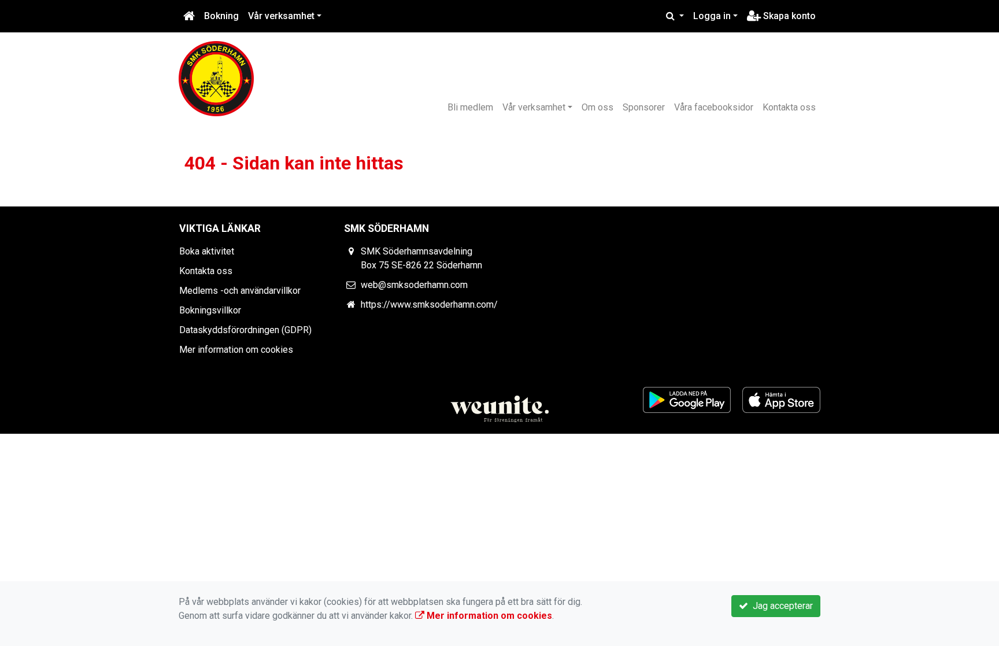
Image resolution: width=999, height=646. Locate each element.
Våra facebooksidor (713, 107)
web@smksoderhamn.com (414, 284)
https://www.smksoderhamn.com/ (429, 304)
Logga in (712, 15)
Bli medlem (470, 107)
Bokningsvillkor (210, 310)
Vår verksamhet (281, 15)
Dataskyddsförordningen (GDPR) (245, 329)
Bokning (221, 15)
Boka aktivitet (206, 251)
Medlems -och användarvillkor (240, 290)
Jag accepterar (780, 605)
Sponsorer (644, 107)
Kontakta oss (789, 107)
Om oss (597, 107)
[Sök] (675, 16)
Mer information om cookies (236, 349)
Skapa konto (788, 15)
